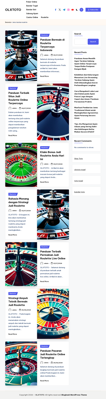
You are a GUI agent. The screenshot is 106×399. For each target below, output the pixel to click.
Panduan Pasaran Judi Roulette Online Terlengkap (52, 354)
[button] (93, 10)
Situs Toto (78, 158)
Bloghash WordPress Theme (74, 395)
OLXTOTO (13, 10)
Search (77, 34)
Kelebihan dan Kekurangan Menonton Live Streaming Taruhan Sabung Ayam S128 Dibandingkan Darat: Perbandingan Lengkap (86, 80)
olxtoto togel (80, 170)
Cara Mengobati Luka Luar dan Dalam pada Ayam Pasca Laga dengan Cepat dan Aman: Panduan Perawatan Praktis (86, 96)
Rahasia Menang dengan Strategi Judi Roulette (18, 202)
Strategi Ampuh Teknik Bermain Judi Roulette (18, 302)
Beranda (8, 22)
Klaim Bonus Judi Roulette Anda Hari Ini (52, 156)
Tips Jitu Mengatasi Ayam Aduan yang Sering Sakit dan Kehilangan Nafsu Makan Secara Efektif (85, 128)
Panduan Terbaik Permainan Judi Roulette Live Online (52, 255)
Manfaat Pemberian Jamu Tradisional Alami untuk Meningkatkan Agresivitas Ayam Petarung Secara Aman (86, 112)
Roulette (44, 35)
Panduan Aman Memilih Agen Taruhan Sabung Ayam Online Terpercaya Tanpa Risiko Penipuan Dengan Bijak (85, 63)
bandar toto (79, 192)
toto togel (78, 181)
